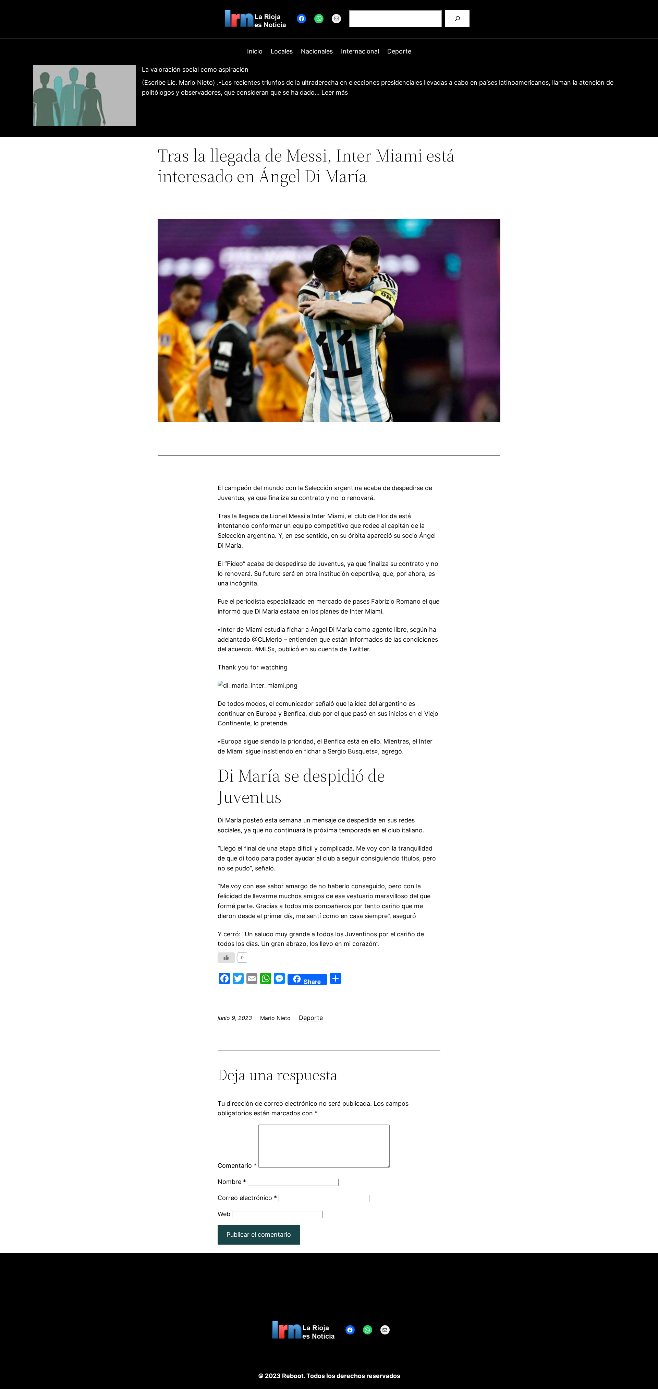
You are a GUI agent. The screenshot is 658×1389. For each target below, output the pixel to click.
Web (224, 1214)
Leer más (334, 92)
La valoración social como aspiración (195, 69)
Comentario (237, 1165)
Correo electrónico (247, 1197)
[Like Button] (226, 957)
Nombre (232, 1181)
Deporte (311, 1017)
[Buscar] (457, 18)
